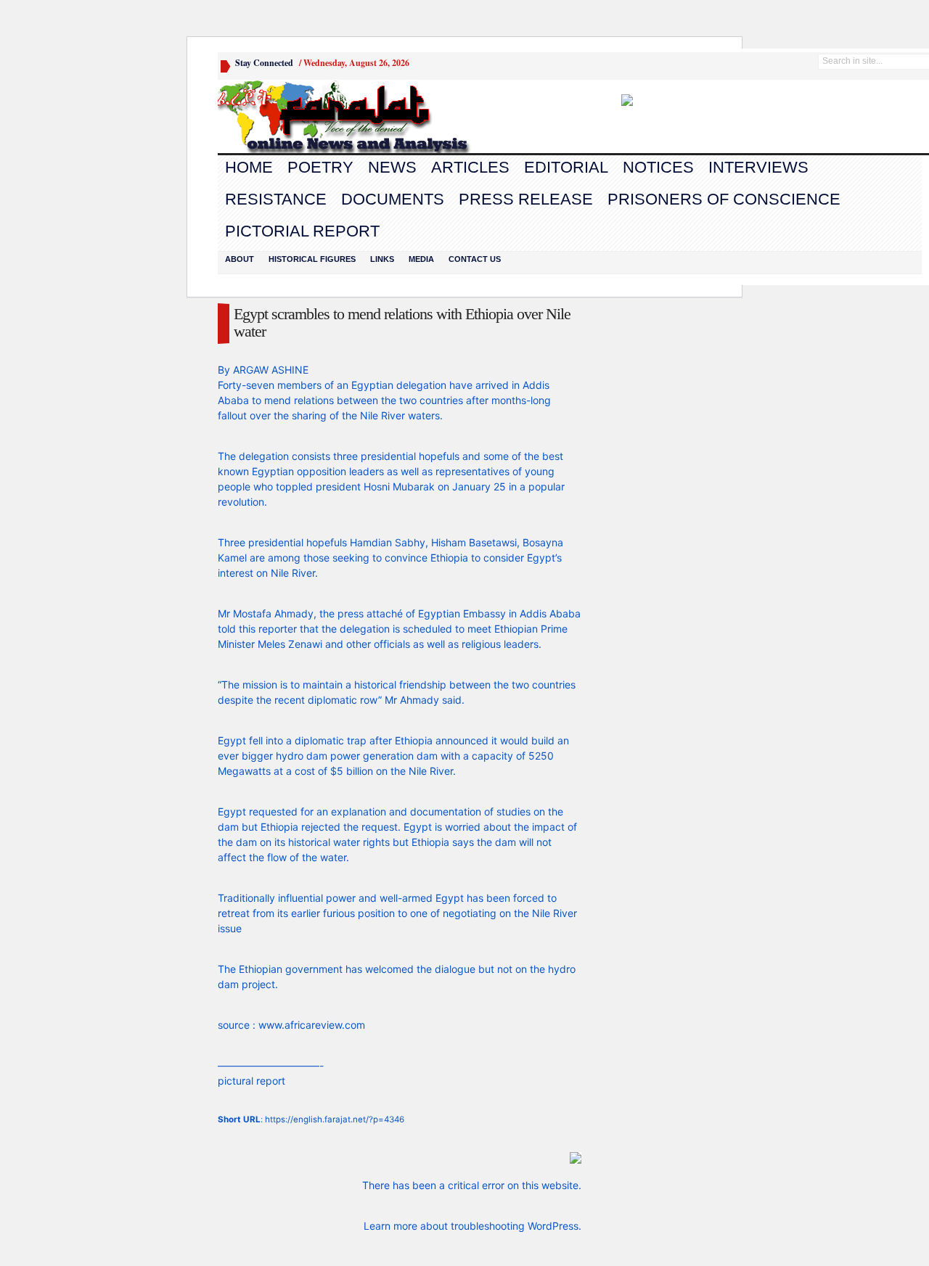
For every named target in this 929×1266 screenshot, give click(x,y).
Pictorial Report (302, 231)
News (392, 167)
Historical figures (312, 259)
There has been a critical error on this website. (471, 1185)
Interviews (758, 167)
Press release (526, 199)
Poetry (320, 167)
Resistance (276, 199)
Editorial (566, 167)
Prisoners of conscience (723, 199)
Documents (392, 199)
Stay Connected (264, 63)
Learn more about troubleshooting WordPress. (472, 1226)
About (239, 259)
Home (249, 167)
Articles (470, 167)
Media (421, 259)
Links (382, 259)
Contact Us (475, 259)
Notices (658, 167)
